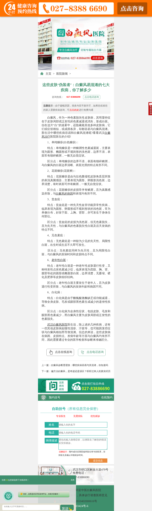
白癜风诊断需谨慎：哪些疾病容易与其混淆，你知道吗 (79, 365)
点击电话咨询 (92, 97)
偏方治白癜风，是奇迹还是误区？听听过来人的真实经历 (80, 371)
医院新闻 (62, 73)
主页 (48, 73)
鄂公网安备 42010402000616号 (78, 501)
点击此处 (74, 110)
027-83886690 (73, 97)
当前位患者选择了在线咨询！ (15, 480)
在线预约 (107, 397)
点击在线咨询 (63, 352)
